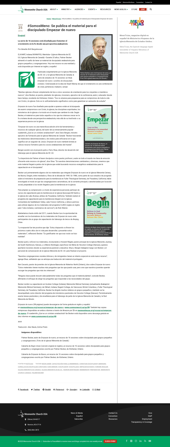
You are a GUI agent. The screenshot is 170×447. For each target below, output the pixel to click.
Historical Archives (128, 2)
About (53, 9)
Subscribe (78, 419)
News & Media (77, 413)
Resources (105, 9)
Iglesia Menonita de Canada (29, 370)
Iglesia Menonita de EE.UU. (52, 370)
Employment (147, 419)
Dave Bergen (52, 367)
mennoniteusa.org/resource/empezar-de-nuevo (41, 307)
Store (134, 9)
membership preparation (90, 370)
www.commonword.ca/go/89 (77, 307)
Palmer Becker (38, 373)
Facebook (23, 389)
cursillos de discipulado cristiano (32, 367)
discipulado (74, 367)
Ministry (65, 9)
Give (143, 9)
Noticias (29, 364)
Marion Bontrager (71, 370)
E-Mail (97, 389)
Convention (140, 2)
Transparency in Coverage (141, 422)
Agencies (79, 9)
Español (118, 2)
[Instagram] (136, 441)
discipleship (63, 367)
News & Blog (120, 9)
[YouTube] (149, 441)
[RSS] (145, 441)
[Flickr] (131, 441)
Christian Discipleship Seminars (92, 364)
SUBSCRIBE (110, 441)
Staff (150, 416)
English (21, 35)
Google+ (73, 389)
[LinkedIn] (140, 441)
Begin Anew (46, 364)
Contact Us (148, 2)
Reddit (48, 389)
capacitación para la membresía (65, 364)
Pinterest (59, 389)
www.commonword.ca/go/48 (43, 316)
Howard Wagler (101, 367)
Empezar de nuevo (87, 367)
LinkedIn (86, 389)
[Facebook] (126, 441)
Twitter (36, 389)
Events (91, 9)
